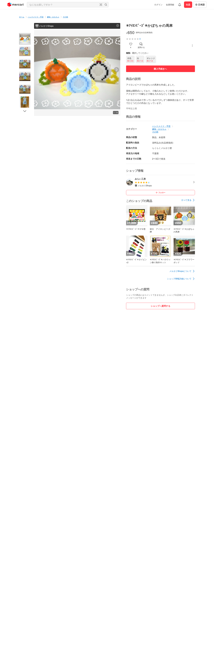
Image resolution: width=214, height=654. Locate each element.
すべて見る (186, 200)
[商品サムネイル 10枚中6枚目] (24, 102)
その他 (65, 17)
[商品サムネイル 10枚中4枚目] (24, 76)
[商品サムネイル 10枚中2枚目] (24, 51)
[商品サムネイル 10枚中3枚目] (24, 64)
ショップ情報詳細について (179, 278)
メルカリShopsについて (180, 271)
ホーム (21, 17)
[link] (188, 200)
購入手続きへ (160, 68)
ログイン (158, 4)
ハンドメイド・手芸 (36, 17)
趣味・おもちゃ (53, 17)
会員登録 (170, 4)
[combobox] (67, 4)
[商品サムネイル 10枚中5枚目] (24, 89)
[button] (100, 4)
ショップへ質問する (160, 305)
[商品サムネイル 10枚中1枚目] (24, 38)
